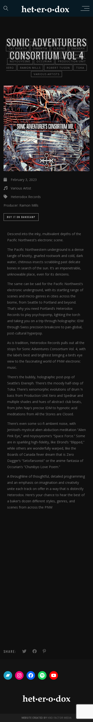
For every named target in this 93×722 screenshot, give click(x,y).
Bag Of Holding (71, 42)
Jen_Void (51, 55)
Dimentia (40, 48)
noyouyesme (20, 61)
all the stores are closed (30, 42)
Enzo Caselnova (25, 55)
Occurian (44, 61)
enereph (78, 48)
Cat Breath (18, 48)
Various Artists (46, 74)
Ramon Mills (30, 67)
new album (73, 55)
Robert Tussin (58, 67)
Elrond (59, 48)
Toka (80, 67)
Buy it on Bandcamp (21, 217)
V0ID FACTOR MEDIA (59, 717)
